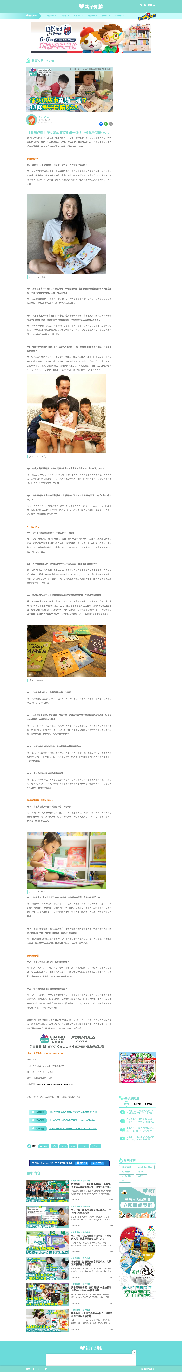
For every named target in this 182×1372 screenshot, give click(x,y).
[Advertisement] (137, 1033)
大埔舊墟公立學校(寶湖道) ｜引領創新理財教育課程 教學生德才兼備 (140, 1138)
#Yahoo (125, 1181)
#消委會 (140, 1172)
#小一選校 (126, 1172)
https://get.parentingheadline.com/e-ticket (55, 1084)
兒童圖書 (83, 1146)
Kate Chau (44, 117)
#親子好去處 (126, 1167)
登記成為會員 (146, 1369)
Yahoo (63, 1146)
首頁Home (33, 16)
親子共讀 (50, 61)
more (111, 1200)
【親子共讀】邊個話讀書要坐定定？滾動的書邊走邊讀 (73, 1112)
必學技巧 (95, 1146)
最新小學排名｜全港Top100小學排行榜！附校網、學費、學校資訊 (140, 1129)
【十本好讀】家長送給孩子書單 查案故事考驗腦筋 (72, 1120)
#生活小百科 (126, 1176)
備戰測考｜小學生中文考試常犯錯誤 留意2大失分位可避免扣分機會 (140, 1120)
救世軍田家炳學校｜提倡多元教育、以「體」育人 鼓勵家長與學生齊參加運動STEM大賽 (140, 1112)
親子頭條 (83, 1163)
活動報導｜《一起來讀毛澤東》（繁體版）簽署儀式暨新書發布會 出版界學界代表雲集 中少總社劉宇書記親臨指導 (91, 1187)
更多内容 (33, 1173)
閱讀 (54, 1146)
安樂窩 (105, 16)
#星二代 (141, 1176)
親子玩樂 (91, 16)
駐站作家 (118, 16)
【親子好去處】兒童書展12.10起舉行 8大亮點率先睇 (73, 1129)
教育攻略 (77, 16)
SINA (73, 1146)
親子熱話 (50, 16)
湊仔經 (64, 16)
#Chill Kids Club (145, 1167)
